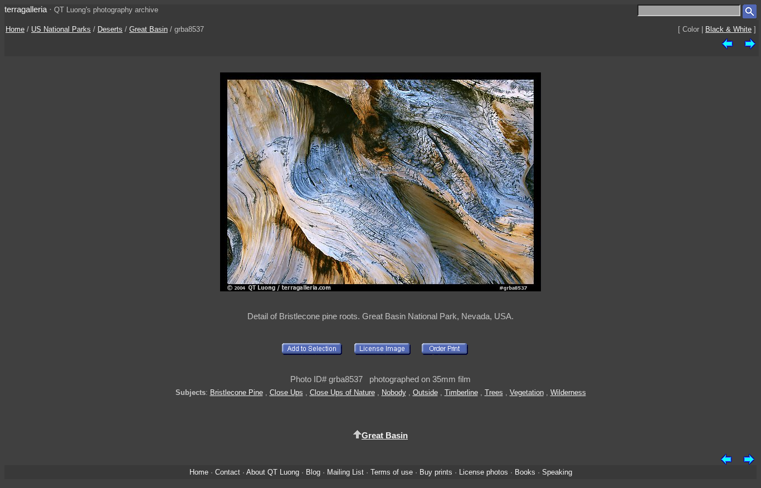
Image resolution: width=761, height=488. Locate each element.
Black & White (728, 29)
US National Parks (61, 29)
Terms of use (391, 472)
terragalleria (25, 9)
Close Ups (286, 392)
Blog (313, 472)
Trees (494, 392)
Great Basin (148, 29)
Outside (425, 392)
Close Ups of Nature (342, 392)
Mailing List (345, 472)
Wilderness (568, 392)
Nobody (394, 392)
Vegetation (527, 392)
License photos (483, 472)
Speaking (557, 472)
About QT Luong (272, 472)
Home (15, 29)
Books (525, 472)
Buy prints (435, 472)
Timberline (461, 392)
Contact (227, 472)
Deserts (110, 29)
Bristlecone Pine (236, 392)
